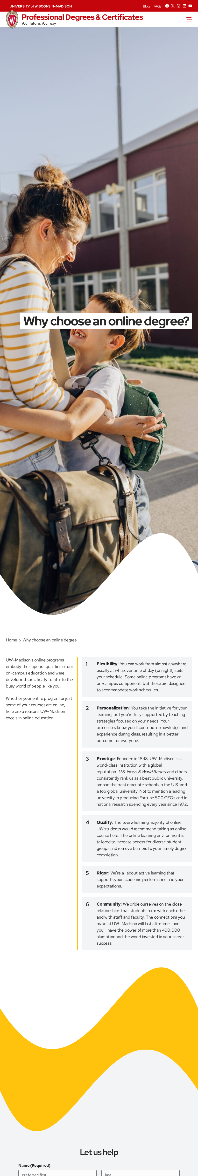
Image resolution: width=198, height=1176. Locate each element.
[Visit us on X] (173, 6)
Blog (146, 6)
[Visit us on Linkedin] (184, 6)
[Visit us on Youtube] (190, 6)
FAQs (157, 6)
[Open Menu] (192, 19)
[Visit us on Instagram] (179, 6)
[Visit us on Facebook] (167, 6)
